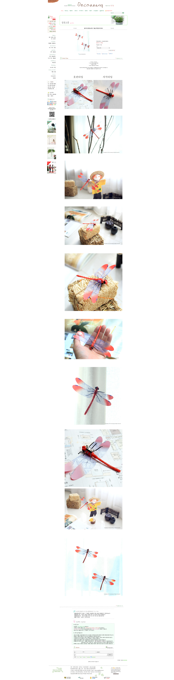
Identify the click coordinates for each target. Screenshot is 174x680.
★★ (81, 657)
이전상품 (75, 28)
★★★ (84, 657)
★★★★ (88, 657)
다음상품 (112, 28)
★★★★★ (93, 657)
